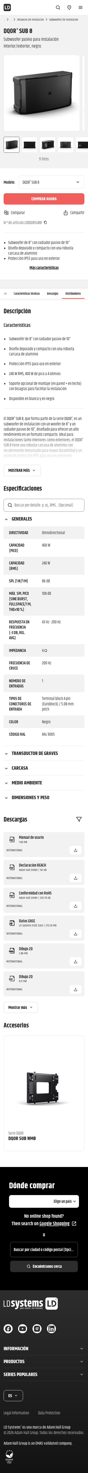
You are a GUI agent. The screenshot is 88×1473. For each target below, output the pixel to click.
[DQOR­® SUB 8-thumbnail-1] (9, 145)
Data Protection (49, 1412)
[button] (75, 850)
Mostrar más (19, 470)
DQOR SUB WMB (22, 1138)
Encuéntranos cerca (47, 1266)
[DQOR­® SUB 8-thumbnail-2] (29, 145)
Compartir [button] (77, 212)
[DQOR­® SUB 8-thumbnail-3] (48, 145)
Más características (44, 267)
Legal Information (16, 1412)
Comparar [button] (18, 212)
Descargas (52, 293)
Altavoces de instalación (30, 19)
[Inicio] (7, 7)
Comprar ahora (44, 198)
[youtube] (22, 1328)
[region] (44, 93)
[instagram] (37, 1328)
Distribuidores (73, 293)
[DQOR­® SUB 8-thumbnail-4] (66, 145)
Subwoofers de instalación (63, 19)
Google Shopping (54, 1223)
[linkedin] (51, 1328)
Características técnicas (27, 293)
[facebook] (8, 1328)
